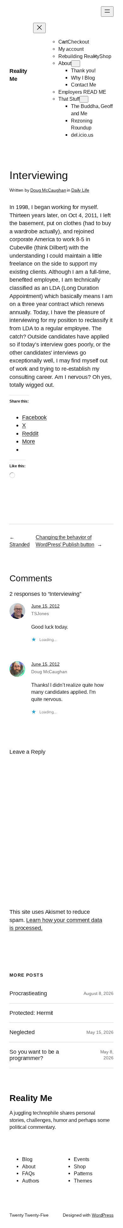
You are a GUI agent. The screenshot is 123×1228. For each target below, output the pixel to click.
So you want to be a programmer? (34, 1055)
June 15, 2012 (45, 605)
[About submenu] (75, 63)
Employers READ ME (82, 92)
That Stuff (68, 99)
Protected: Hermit (31, 1013)
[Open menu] (107, 11)
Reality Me (30, 1098)
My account (71, 49)
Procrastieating (28, 993)
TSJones (40, 613)
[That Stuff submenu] (83, 99)
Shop (105, 56)
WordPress (103, 1215)
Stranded (19, 544)
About (65, 63)
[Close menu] (39, 28)
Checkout (78, 42)
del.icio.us (82, 135)
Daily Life (80, 190)
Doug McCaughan (48, 190)
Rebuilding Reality (78, 56)
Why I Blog (83, 78)
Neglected (22, 1032)
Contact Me (83, 84)
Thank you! (83, 70)
